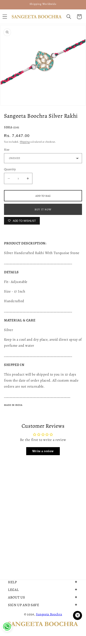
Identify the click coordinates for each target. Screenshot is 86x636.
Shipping (25, 141)
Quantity (10, 169)
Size (7, 149)
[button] (68, 16)
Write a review (43, 451)
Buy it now (43, 209)
